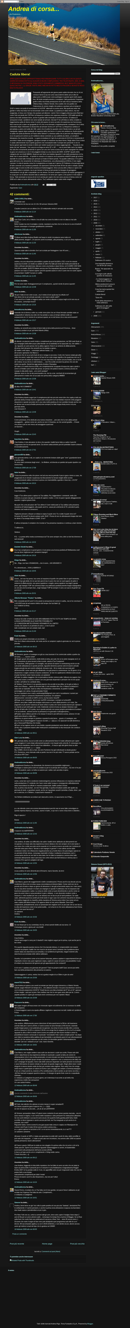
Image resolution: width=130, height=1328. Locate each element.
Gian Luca (18, 738)
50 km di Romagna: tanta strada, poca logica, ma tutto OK (109, 661)
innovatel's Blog (99, 726)
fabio (16, 292)
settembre (99, 235)
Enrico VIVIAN (98, 391)
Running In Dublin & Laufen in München (104, 648)
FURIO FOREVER (100, 821)
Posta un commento (19, 1234)
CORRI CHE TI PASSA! (102, 800)
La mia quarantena (99, 479)
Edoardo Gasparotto (101, 856)
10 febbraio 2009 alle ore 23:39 (25, 998)
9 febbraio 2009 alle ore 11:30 (25, 229)
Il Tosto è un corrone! (101, 785)
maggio (98, 248)
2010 (96, 220)
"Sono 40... (99, 297)
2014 (96, 207)
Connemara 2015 (107, 772)
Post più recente (17, 1244)
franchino (18, 439)
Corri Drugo (97, 844)
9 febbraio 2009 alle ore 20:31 (25, 593)
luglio (97, 242)
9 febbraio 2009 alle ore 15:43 (25, 434)
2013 (96, 210)
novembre (99, 229)
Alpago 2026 (105, 392)
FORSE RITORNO (107, 576)
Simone (17, 1202)
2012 (96, 213)
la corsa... (97, 405)
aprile (97, 251)
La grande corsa (99, 559)
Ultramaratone (96, 346)
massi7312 (18, 982)
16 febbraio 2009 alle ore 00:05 (25, 1229)
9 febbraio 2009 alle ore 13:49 (25, 412)
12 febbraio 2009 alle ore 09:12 (25, 1157)
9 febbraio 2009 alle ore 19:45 (25, 571)
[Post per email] (43, 185)
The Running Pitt (99, 435)
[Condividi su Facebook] (53, 185)
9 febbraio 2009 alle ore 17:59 (25, 468)
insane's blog (98, 836)
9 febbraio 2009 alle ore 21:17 (25, 611)
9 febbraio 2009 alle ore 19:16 (25, 555)
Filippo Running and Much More (105, 514)
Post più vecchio (77, 1244)
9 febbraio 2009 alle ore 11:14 (25, 212)
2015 (96, 204)
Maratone (94, 338)
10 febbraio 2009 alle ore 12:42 (25, 834)
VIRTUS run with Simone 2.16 (103, 651)
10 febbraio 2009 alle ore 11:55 (25, 823)
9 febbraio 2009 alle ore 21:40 (25, 631)
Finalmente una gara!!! (108, 713)
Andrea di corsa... (33, 8)
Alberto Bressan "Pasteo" (24, 598)
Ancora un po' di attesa (100, 846)
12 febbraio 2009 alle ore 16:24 (25, 1182)
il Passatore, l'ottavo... (108, 422)
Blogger (90, 1324)
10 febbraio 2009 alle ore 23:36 (25, 978)
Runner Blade (98, 657)
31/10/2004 (104, 787)
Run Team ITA (98, 589)
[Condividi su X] (51, 185)
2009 (96, 223)
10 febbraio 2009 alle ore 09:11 (25, 733)
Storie (93, 350)
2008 (96, 316)
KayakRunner (98, 756)
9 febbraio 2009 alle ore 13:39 (25, 379)
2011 (95, 217)
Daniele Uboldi (20, 547)
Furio (16, 636)
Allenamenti (95, 327)
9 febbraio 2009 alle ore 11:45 (25, 276)
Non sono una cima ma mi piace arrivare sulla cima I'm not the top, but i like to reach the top (105, 530)
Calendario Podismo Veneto (104, 852)
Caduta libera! (100, 294)
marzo (97, 254)
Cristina (17, 281)
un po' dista (97, 672)
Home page (47, 1244)
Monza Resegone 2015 (108, 758)
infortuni (94, 361)
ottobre (98, 232)
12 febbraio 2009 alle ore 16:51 (25, 1198)
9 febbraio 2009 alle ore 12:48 (25, 287)
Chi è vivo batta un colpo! (109, 449)
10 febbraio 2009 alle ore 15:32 (25, 917)
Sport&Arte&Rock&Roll (102, 633)
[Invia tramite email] (47, 185)
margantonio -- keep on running (105, 618)
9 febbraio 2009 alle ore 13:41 (25, 390)
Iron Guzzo (97, 712)
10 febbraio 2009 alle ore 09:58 (25, 773)
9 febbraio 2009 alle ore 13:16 (25, 305)
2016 (96, 201)
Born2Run (97, 806)
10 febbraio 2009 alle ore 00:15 (25, 647)
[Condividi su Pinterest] (55, 185)
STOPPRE (97, 603)
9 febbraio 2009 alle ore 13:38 (25, 333)
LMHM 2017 (105, 590)
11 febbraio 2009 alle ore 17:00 (25, 1015)
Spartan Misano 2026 (108, 378)
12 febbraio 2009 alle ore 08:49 (25, 1085)
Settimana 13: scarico (103, 260)
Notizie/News (96, 334)
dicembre (99, 226)
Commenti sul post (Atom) (51, 1251)
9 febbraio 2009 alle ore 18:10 (25, 483)
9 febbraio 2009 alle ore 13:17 (25, 320)
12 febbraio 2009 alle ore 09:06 (25, 1096)
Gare (20, 188)
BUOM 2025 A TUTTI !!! (109, 464)
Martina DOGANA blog (101, 741)
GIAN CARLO (19, 199)
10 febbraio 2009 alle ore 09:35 (25, 757)
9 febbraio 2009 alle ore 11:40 (25, 254)
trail (92, 365)
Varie (93, 342)
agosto (98, 238)
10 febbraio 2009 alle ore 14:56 (25, 874)
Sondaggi (94, 357)
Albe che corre (99, 485)
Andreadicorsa (20, 216)
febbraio (98, 257)
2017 (96, 197)
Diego (16, 560)
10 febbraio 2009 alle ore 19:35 (25, 930)
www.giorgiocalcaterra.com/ (103, 477)
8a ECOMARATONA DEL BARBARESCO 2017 (108, 563)
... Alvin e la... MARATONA (103, 462)
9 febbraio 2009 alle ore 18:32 (25, 542)
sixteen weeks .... (99, 376)
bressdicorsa (19, 309)
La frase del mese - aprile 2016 (103, 674)
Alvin (16, 575)
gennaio (98, 312)
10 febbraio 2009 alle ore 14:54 (25, 863)
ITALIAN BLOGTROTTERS (103, 447)
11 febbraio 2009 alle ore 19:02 (25, 1045)
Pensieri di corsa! (100, 500)
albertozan (18, 234)
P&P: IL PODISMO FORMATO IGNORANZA (104, 696)
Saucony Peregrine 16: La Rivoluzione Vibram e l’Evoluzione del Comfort (104, 439)
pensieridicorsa (99, 771)
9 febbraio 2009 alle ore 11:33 (25, 243)
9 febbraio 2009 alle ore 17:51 (25, 450)
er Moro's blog (98, 420)
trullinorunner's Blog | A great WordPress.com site (104, 548)
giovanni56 (18, 455)
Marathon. (96, 838)
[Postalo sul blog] (49, 185)
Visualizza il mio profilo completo (103, 146)
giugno (98, 245)
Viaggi (93, 353)
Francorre (18, 1002)
